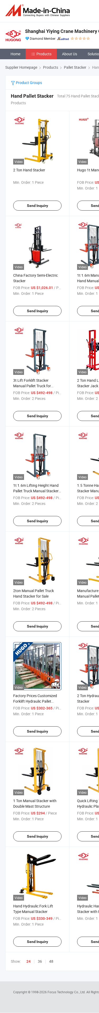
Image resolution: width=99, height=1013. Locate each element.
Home (15, 53)
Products (43, 53)
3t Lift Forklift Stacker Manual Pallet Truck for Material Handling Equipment (37, 386)
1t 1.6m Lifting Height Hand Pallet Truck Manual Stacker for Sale (36, 491)
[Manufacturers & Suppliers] (38, 10)
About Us (69, 53)
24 (28, 961)
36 (40, 961)
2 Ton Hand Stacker (29, 169)
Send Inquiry (37, 205)
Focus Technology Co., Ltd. (67, 992)
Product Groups (28, 82)
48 (51, 961)
